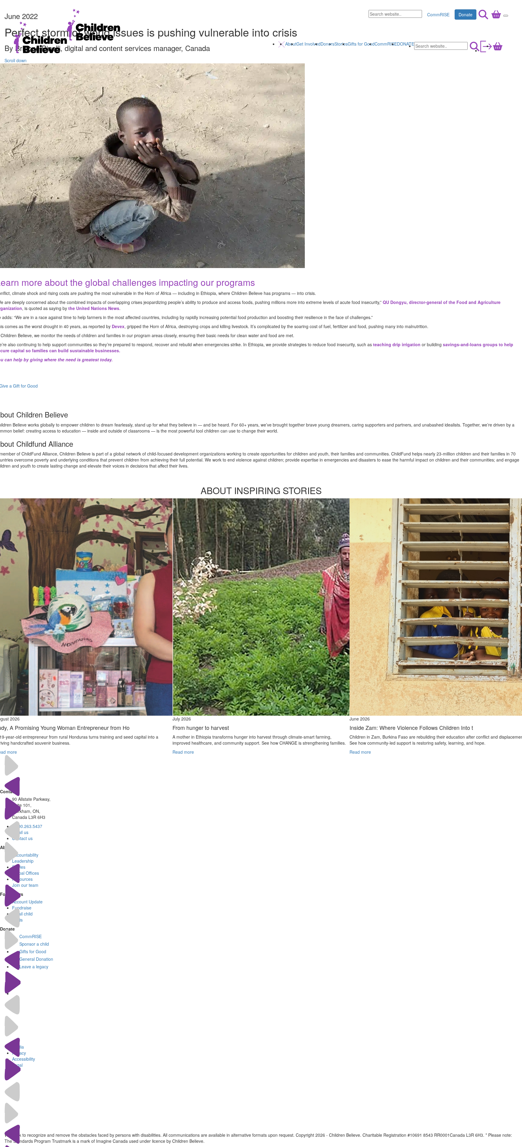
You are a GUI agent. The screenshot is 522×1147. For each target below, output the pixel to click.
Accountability (25, 855)
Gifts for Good (361, 44)
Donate (465, 14)
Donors (327, 44)
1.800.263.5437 (27, 826)
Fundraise (21, 908)
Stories (341, 44)
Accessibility (23, 1059)
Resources (22, 879)
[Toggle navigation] (505, 16)
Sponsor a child (34, 944)
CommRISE (438, 14)
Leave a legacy (33, 966)
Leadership (23, 861)
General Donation (36, 959)
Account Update (27, 902)
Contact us (22, 838)
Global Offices (25, 873)
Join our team (25, 885)
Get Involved (308, 44)
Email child (22, 914)
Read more (183, 752)
